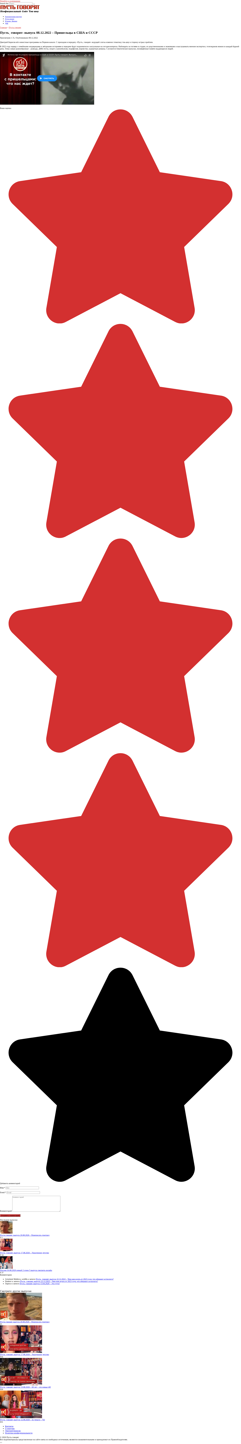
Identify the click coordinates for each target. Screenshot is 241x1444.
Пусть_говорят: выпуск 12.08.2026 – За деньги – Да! (22, 1420)
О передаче (10, 1428)
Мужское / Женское (11, 21)
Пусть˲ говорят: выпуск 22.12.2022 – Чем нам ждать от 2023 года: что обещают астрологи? (75, 1279)
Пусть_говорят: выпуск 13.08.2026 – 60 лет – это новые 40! (25, 1387)
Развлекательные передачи (13, 17)
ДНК (6, 23)
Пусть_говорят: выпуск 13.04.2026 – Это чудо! (40, 1284)
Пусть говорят (9, 19)
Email (3, 1192)
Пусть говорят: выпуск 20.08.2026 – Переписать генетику (25, 1235)
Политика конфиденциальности (19, 1433)
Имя (2, 1188)
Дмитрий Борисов (13, 1431)
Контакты (9, 1426)
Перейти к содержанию (10, 1)
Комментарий (6, 1211)
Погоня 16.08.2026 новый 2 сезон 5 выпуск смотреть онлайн (26, 1270)
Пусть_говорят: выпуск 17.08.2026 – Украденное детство (24, 1253)
